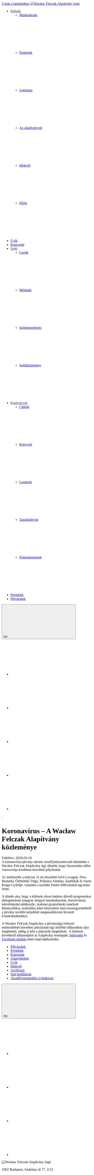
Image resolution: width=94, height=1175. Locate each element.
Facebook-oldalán (14, 939)
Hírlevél (16, 966)
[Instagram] (43, 708)
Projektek (17, 950)
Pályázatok (18, 946)
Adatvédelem (19, 958)
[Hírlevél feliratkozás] (43, 809)
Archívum (17, 970)
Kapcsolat (17, 954)
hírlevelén (76, 935)
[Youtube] (43, 775)
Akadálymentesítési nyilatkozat (31, 978)
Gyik (13, 962)
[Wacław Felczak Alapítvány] (55, 3)
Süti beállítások (20, 974)
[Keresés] (43, 674)
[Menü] (2, 816)
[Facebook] (43, 741)
